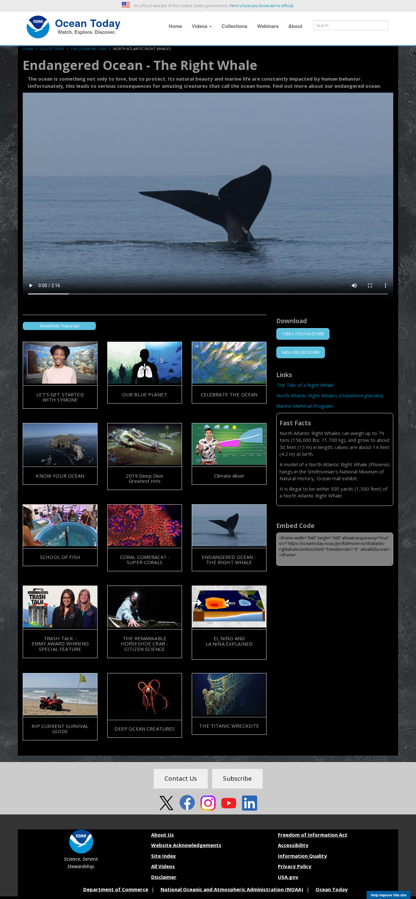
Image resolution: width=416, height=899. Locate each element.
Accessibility (293, 845)
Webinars (268, 26)
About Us (162, 834)
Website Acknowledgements (186, 845)
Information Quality (302, 856)
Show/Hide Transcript (59, 326)
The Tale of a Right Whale (305, 385)
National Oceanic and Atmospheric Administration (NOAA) (232, 889)
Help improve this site (389, 894)
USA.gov (288, 877)
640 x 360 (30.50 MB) (300, 352)
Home (175, 26)
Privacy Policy (294, 866)
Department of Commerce (115, 889)
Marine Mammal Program (304, 406)
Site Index (163, 856)
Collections (234, 26)
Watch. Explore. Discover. (87, 32)
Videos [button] (200, 26)
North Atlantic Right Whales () (329, 395)
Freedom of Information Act (312, 834)
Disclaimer (163, 877)
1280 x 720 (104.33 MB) (303, 334)
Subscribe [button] (237, 778)
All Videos (163, 866)
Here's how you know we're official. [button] (261, 5)
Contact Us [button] (180, 778)
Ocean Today (88, 22)
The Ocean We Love (89, 48)
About (295, 26)
